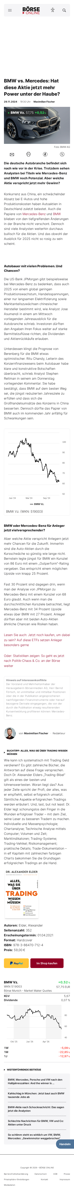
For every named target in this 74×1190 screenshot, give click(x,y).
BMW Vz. (24, 511)
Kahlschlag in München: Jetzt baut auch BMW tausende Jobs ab (36, 1095)
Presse (67, 1174)
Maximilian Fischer (36, 733)
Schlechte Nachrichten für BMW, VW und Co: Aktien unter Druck (36, 1122)
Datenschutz (41, 1174)
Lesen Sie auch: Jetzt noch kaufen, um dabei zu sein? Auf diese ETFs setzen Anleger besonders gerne (37, 640)
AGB (55, 1174)
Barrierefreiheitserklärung (16, 1174)
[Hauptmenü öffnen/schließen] (10, 10)
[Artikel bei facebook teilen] (45, 154)
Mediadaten (9, 1185)
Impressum (65, 1179)
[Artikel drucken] (28, 154)
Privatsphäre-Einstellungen (16, 1179)
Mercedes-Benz (34, 214)
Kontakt (44, 1179)
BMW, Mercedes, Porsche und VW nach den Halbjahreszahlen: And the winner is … (35, 1081)
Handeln (65, 1144)
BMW (57, 214)
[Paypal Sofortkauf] (16, 963)
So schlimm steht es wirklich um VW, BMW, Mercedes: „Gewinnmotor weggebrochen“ (34, 1136)
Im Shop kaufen (47, 963)
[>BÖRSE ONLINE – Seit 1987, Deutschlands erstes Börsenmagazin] (31, 10)
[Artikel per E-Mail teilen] (11, 154)
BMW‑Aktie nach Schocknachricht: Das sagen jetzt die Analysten (36, 1109)
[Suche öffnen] (64, 10)
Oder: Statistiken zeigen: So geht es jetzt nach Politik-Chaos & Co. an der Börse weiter (34, 661)
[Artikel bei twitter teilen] (62, 154)
